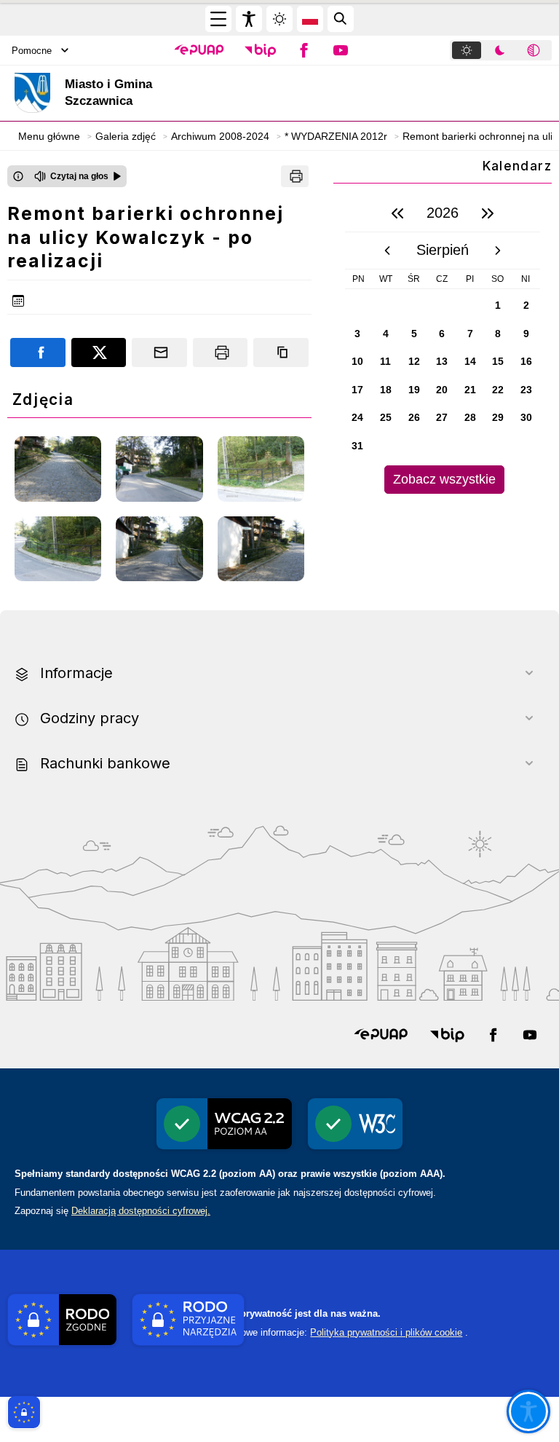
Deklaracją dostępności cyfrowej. (140, 1210)
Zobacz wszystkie (444, 479)
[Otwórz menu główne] (218, 19)
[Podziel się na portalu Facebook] (38, 352)
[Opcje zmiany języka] (310, 19)
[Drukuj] (295, 176)
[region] (442, 344)
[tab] (466, 50)
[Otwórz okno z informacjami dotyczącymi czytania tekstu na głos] (18, 176)
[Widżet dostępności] (249, 19)
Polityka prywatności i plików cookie (386, 1332)
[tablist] (501, 50)
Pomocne (32, 50)
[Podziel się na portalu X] (99, 352)
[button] (199, 50)
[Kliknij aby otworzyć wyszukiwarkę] (341, 19)
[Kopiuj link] (281, 352)
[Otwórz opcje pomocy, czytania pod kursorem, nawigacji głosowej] (528, 1411)
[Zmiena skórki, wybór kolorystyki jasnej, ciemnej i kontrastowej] (279, 19)
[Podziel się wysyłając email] (159, 352)
